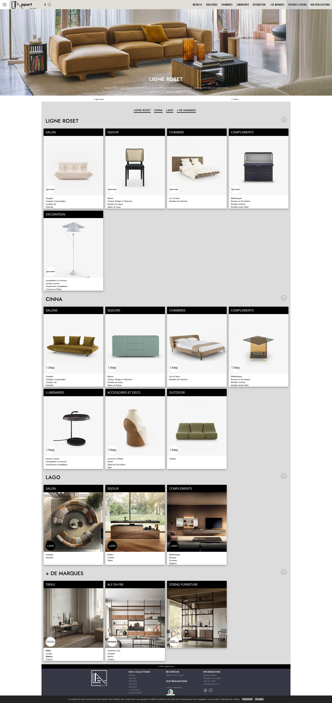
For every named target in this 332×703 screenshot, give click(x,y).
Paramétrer (247, 699)
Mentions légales (209, 675)
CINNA (158, 110)
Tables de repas (114, 207)
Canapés (49, 198)
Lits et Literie (174, 198)
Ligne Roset (99, 99)
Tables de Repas (114, 385)
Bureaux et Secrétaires (240, 201)
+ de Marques (276, 4)
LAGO (169, 110)
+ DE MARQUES (186, 110)
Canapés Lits (51, 382)
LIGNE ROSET (142, 110)
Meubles (197, 4)
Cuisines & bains (297, 4)
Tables (110, 560)
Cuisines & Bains (135, 692)
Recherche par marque (175, 675)
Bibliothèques (236, 198)
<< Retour (235, 99)
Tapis (109, 467)
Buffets (110, 554)
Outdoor (172, 459)
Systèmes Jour (113, 650)
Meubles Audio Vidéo (240, 207)
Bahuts (110, 198)
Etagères (173, 563)
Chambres (227, 4)
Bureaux (172, 557)
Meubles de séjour (115, 204)
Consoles (173, 560)
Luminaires (243, 4)
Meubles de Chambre (178, 201)
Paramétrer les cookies (212, 678)
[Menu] (4, 4)
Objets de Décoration (116, 464)
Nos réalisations (320, 4)
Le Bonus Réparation (174, 687)
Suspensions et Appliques (56, 286)
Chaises (110, 557)
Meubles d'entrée (238, 204)
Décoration (259, 4)
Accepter (259, 699)
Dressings (212, 4)
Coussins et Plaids (53, 289)
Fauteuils (49, 207)
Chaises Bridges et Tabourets (119, 201)
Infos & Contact (209, 681)
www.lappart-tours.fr (211, 684)
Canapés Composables (56, 201)
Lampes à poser (52, 283)
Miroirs (110, 461)
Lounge (49, 653)
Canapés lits (51, 204)
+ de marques (134, 689)
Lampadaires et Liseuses (56, 280)
